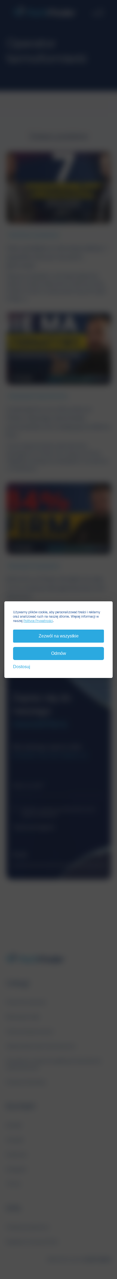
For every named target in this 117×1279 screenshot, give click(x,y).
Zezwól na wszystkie (59, 636)
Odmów (58, 653)
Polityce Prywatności (38, 621)
